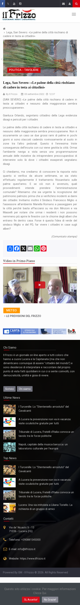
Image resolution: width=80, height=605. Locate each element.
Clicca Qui (39, 593)
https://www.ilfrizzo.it (32, 558)
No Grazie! (50, 599)
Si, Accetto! (30, 599)
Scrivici (9, 388)
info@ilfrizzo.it (26, 549)
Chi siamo (25, 388)
